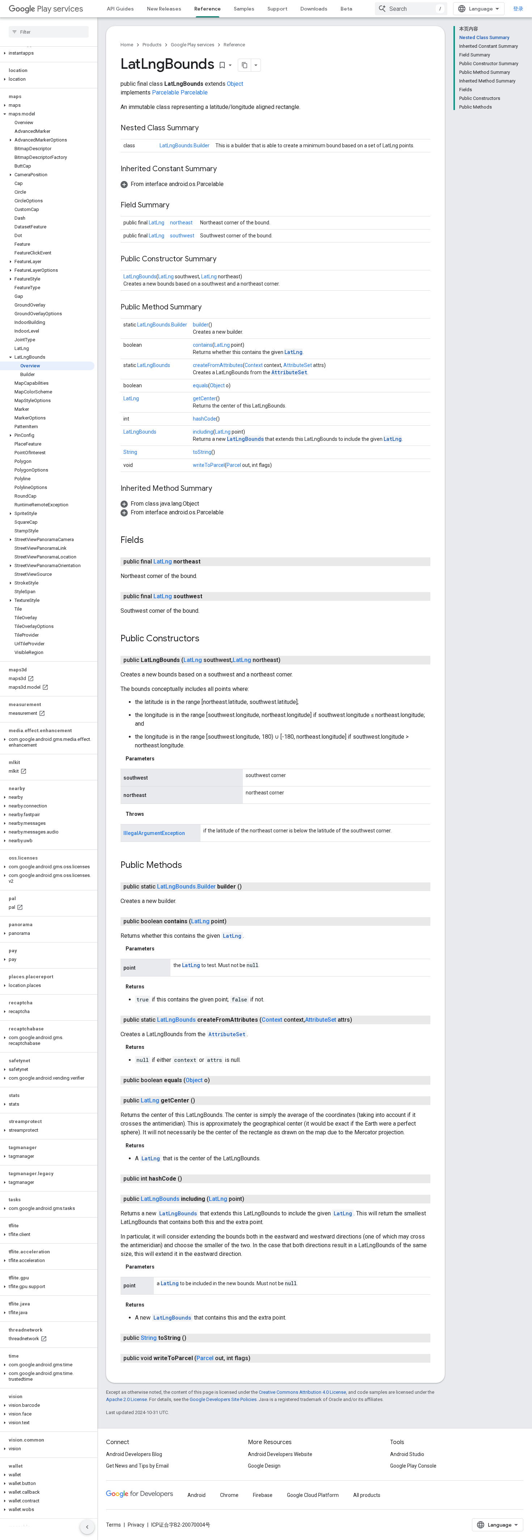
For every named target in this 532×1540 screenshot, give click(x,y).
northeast (181, 222)
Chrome (229, 1495)
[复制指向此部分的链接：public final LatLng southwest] (209, 596)
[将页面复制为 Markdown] (244, 65)
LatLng (156, 222)
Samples (244, 8)
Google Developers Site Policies (223, 1399)
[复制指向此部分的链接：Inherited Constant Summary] (224, 169)
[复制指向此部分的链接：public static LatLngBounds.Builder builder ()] (249, 886)
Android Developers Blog (134, 1454)
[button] (47, 53)
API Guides (120, 8)
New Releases (164, 8)
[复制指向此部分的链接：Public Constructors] (206, 639)
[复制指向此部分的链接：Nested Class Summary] (206, 128)
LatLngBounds (139, 276)
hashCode (204, 419)
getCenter (204, 398)
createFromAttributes (218, 365)
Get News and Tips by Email (137, 1466)
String (130, 452)
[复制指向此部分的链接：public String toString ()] (193, 1338)
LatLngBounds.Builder (185, 145)
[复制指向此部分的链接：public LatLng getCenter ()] (202, 1100)
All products (366, 1495)
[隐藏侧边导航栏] (87, 1527)
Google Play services (192, 44)
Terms (113, 1525)
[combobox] (411, 8)
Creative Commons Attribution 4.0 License (302, 1392)
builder (200, 325)
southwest (182, 236)
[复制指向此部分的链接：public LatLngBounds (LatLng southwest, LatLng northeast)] (287, 660)
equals (200, 385)
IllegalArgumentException (154, 833)
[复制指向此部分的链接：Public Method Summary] (209, 307)
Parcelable (165, 92)
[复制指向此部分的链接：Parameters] (162, 758)
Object (235, 83)
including (203, 432)
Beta (346, 8)
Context (254, 365)
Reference (207, 8)
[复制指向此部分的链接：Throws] (151, 814)
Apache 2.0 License (126, 1399)
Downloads (314, 8)
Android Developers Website (280, 1454)
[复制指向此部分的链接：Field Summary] (176, 205)
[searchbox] (49, 32)
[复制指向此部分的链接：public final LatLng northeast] (207, 561)
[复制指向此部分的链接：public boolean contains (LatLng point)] (234, 921)
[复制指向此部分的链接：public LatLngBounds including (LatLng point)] (251, 1199)
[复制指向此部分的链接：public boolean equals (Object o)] (217, 1080)
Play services (60, 9)
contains (202, 345)
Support (277, 8)
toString (202, 452)
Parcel (234, 465)
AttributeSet (297, 365)
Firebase (263, 1495)
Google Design (264, 1466)
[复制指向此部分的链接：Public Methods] (189, 865)
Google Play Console (413, 1466)
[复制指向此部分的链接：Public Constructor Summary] (223, 259)
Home (127, 44)
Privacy (136, 1525)
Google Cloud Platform (313, 1495)
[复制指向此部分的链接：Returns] (151, 986)
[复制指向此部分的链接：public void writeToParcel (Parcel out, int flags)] (257, 1358)
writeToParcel (209, 465)
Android (196, 1495)
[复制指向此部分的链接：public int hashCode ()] (189, 1178)
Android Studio (407, 1454)
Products (152, 44)
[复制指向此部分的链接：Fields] (151, 540)
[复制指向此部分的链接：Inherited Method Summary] (219, 489)
